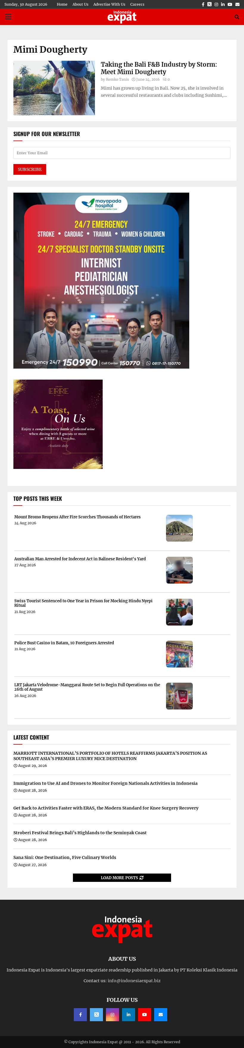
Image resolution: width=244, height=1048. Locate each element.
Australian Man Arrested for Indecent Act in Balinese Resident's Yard (80, 559)
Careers (137, 4)
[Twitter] (96, 1014)
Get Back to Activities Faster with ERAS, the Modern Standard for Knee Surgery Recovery (105, 808)
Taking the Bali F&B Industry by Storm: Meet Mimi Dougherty (159, 68)
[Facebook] (80, 1014)
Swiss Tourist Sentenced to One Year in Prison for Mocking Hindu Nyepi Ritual (83, 603)
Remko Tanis (117, 79)
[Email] (160, 1014)
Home (62, 4)
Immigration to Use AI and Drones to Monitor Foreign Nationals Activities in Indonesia (105, 783)
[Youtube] (144, 1014)
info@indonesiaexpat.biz (134, 980)
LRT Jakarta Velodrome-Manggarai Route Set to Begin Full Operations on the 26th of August (87, 687)
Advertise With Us (109, 4)
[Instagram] (112, 1014)
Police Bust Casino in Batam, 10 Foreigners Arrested (64, 643)
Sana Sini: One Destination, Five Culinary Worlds (64, 857)
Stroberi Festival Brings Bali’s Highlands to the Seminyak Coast (80, 832)
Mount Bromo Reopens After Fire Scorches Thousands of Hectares (77, 517)
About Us (80, 4)
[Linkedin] (128, 1014)
